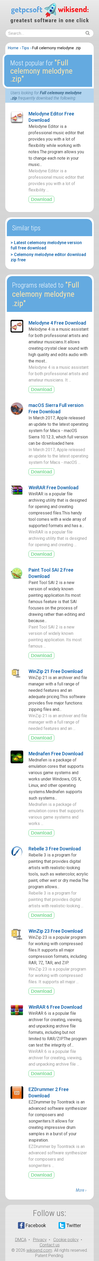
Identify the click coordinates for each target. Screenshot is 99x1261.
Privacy (40, 1239)
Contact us (50, 1244)
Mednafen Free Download (56, 753)
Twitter (73, 1225)
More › (81, 1190)
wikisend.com (39, 1250)
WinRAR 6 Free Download (55, 1007)
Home (13, 48)
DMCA (20, 1239)
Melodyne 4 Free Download (57, 323)
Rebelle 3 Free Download (55, 848)
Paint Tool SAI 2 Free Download (51, 573)
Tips (25, 48)
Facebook (36, 1225)
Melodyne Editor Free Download (51, 117)
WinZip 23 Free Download (56, 931)
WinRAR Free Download (53, 487)
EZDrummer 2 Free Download (49, 1092)
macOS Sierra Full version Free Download (56, 408)
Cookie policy (66, 1239)
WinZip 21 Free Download (56, 671)
